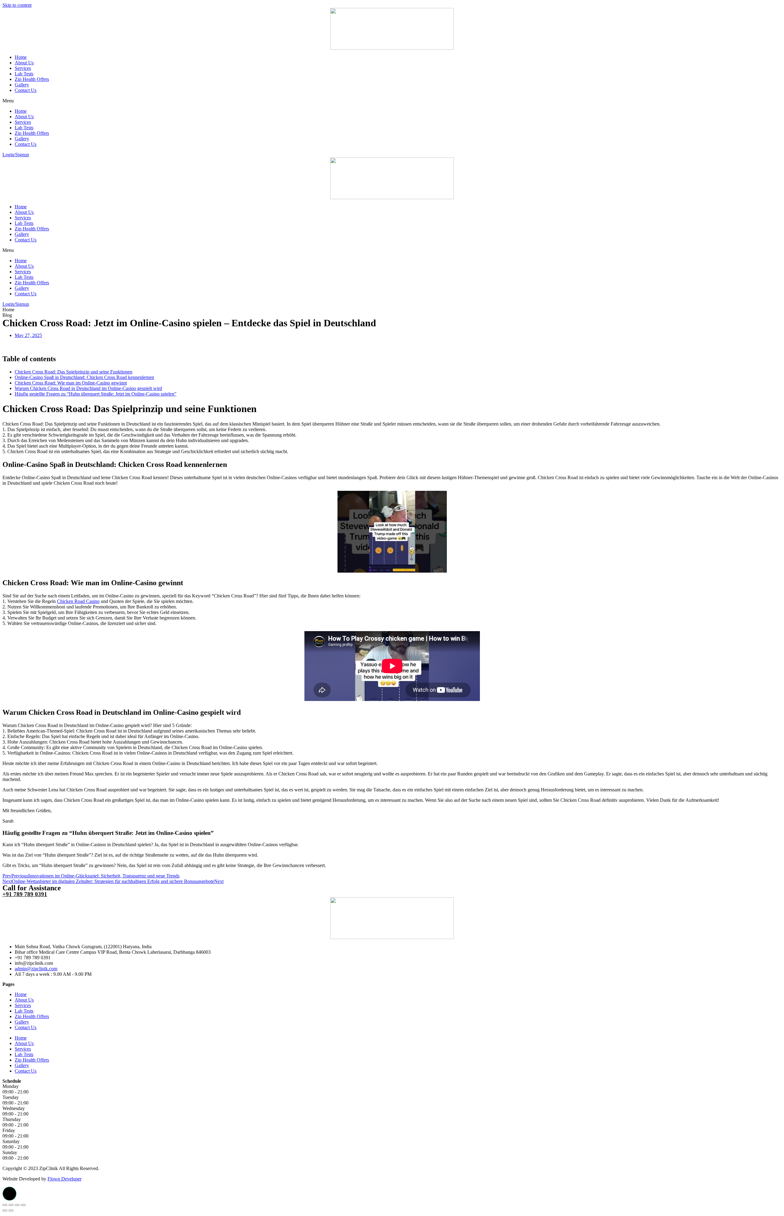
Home (21, 57)
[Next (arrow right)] (11, 1210)
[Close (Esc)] (4, 1205)
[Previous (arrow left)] (4, 1210)
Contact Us (25, 90)
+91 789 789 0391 (24, 894)
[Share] (11, 1205)
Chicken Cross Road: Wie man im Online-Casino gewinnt (71, 382)
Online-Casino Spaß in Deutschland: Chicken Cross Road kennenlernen (84, 377)
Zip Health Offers (32, 79)
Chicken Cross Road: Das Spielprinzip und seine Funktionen (73, 371)
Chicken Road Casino (78, 601)
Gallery (22, 84)
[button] (392, 101)
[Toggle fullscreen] (17, 1205)
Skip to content (17, 5)
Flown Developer (64, 1178)
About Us (24, 62)
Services (23, 68)
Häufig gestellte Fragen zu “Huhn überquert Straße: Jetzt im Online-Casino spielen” (95, 393)
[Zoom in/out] (23, 1205)
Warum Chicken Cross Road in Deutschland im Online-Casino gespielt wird (88, 388)
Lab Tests (24, 73)
